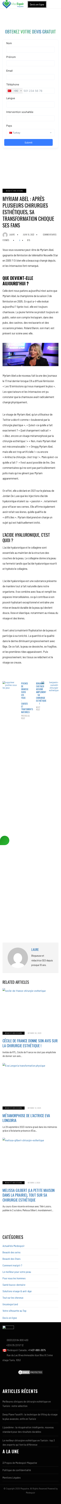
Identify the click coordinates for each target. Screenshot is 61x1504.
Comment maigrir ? (12, 1265)
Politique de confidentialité (17, 1470)
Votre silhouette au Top (14, 1310)
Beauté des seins (12, 1252)
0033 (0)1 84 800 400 (17, 1340)
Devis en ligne (37, 4)
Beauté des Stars (14, 190)
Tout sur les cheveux (13, 1297)
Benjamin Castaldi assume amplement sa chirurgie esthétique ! (38, 696)
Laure (12, 234)
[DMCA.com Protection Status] (30, 1371)
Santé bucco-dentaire (14, 1284)
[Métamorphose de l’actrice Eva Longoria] (30, 1082)
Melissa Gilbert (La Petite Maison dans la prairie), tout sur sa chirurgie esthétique (29, 1195)
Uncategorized (10, 1304)
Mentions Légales (12, 1477)
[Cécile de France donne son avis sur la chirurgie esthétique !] (30, 1007)
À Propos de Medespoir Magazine (20, 1462)
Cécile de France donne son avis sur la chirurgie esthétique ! (30, 1043)
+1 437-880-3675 (37, 1350)
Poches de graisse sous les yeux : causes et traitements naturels (23, 700)
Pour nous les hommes (14, 1278)
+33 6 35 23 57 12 (15, 1345)
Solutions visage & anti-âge (17, 1291)
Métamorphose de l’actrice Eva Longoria (26, 1118)
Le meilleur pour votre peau (17, 1271)
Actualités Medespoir (14, 1245)
